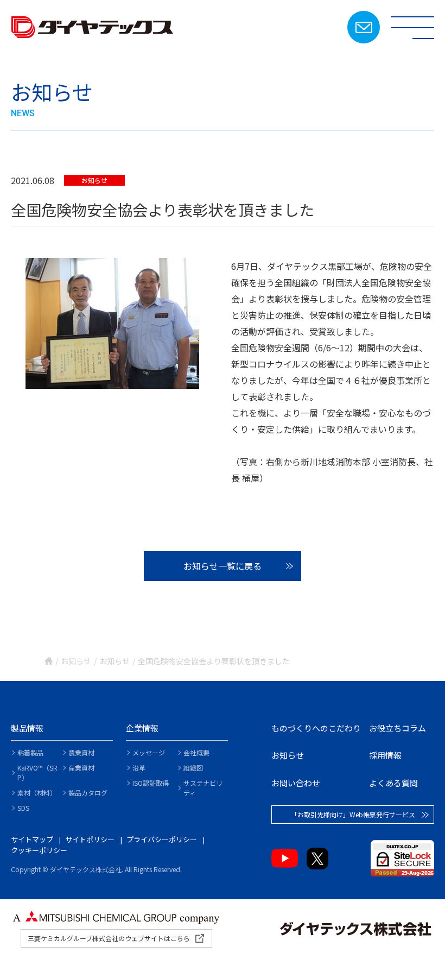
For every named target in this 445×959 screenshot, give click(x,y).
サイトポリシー (90, 839)
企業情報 (142, 728)
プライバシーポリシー (161, 839)
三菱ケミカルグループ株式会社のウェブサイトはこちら (109, 938)
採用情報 (385, 755)
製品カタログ (87, 792)
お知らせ (94, 180)
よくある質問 (393, 782)
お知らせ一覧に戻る (222, 565)
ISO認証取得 (150, 782)
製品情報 (27, 728)
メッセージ (148, 752)
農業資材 (81, 752)
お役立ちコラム (397, 728)
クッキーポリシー (39, 850)
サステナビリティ (203, 787)
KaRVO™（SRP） (37, 772)
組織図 (193, 767)
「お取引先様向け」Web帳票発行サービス (353, 814)
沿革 (138, 767)
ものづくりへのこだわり (316, 728)
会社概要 (196, 752)
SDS (23, 807)
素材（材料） (36, 792)
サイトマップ (32, 839)
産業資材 (81, 767)
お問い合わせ (363, 27)
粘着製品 (30, 752)
